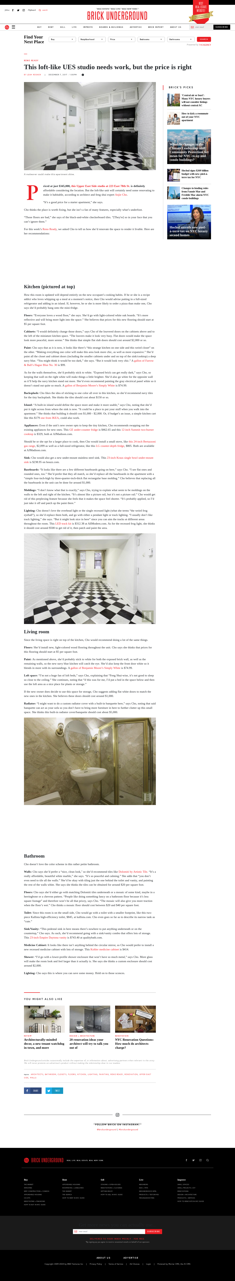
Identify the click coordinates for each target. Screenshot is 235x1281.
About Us (175, 27)
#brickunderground (128, 1129)
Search (204, 39)
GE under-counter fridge (83, 429)
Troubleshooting (146, 1198)
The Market (28, 1184)
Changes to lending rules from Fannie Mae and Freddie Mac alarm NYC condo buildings (195, 193)
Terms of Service (116, 1264)
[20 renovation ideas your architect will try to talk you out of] (90, 1019)
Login (148, 1264)
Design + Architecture (82, 1036)
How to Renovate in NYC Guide (190, 1201)
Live (74, 27)
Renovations (183, 1191)
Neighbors (143, 1184)
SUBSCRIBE (221, 27)
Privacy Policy (96, 1264)
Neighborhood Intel (148, 1191)
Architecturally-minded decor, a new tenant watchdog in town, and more (44, 1043)
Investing (28, 1188)
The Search (67, 1195)
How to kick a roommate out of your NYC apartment (195, 117)
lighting (93, 1074)
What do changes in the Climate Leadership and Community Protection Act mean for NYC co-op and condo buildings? (189, 152)
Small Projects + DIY (186, 1188)
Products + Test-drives (149, 1195)
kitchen (81, 1074)
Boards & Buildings (111, 27)
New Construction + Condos (36, 1191)
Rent (51, 27)
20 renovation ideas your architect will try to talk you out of (89, 1043)
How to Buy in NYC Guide (34, 1205)
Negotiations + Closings (111, 1188)
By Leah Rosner (32, 75)
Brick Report (156, 27)
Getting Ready (107, 1191)
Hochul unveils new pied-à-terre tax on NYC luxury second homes (189, 231)
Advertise (136, 27)
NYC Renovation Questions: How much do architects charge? (134, 1043)
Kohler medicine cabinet (104, 949)
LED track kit (63, 523)
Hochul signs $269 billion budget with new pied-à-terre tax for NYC (195, 174)
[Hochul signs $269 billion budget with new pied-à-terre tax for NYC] (173, 175)
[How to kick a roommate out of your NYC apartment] (173, 118)
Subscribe (153, 1231)
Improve (88, 27)
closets (62, 1074)
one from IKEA (50, 417)
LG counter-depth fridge (110, 445)
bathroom (50, 1074)
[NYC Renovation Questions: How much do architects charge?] (135, 1019)
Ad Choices (135, 1264)
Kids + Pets (143, 1188)
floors (72, 1074)
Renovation (122, 1036)
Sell (63, 27)
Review (28, 1036)
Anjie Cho (121, 194)
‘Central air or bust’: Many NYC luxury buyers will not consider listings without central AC (196, 100)
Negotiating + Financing (34, 1201)
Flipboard (32, 10)
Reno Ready (31, 61)
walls (33, 1078)
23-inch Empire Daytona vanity (48, 937)
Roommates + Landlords (73, 1188)
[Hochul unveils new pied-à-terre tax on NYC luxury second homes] (189, 222)
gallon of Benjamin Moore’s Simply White (90, 385)
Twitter (18, 10)
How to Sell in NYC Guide (111, 1195)
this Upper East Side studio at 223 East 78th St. (100, 186)
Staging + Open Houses (111, 1184)
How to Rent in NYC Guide (73, 1198)
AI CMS (187, 1264)
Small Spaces (183, 1184)
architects (37, 1074)
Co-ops (27, 1198)
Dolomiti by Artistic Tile (133, 871)
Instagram (24, 10)
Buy (39, 27)
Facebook (13, 10)
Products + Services (186, 1198)
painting (104, 1074)
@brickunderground (107, 1129)
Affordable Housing (33, 1195)
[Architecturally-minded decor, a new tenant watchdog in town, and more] (44, 1019)
